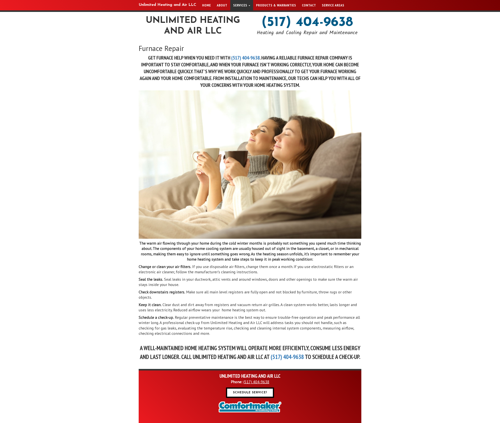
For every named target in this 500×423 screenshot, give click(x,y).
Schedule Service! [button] (250, 392)
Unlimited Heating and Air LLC (167, 5)
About (222, 5)
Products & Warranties (276, 5)
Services (240, 5)
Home (206, 5)
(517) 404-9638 (307, 22)
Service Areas (333, 5)
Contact (309, 5)
